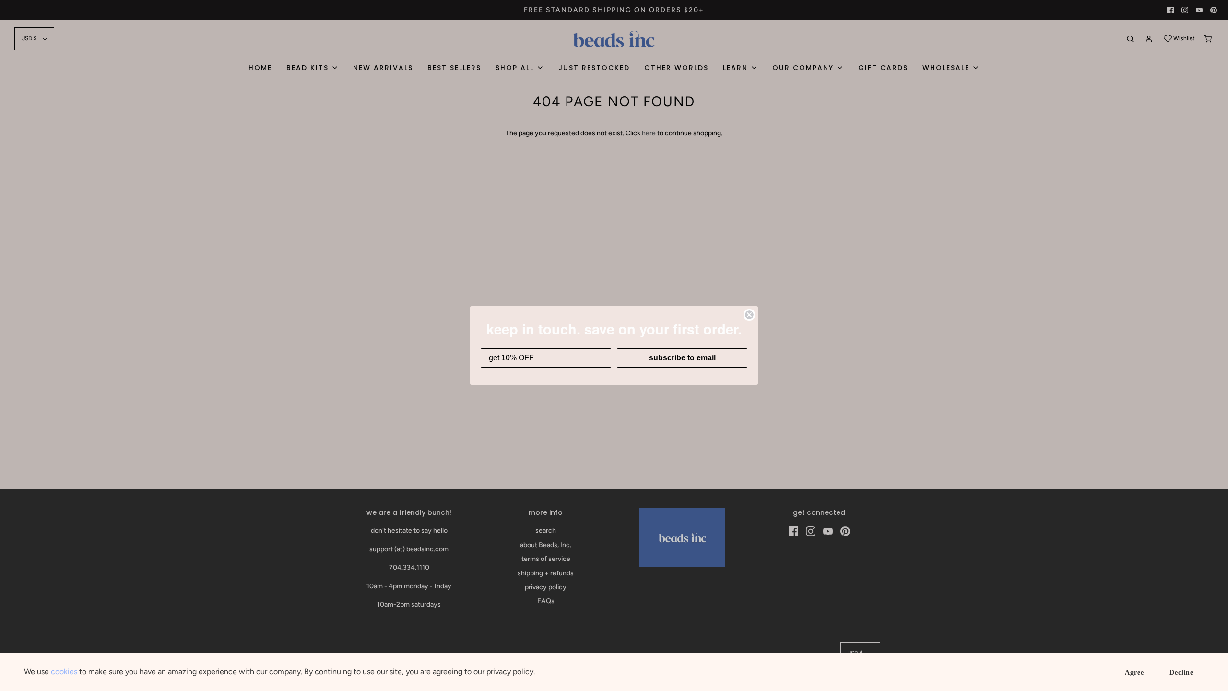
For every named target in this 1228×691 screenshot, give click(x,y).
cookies (64, 671)
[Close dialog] (749, 315)
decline (1181, 672)
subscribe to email (682, 358)
